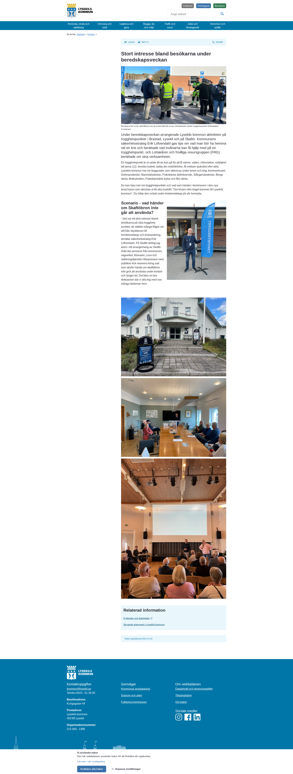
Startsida (81, 34)
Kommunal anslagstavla (135, 688)
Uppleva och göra (126, 25)
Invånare (187, 5)
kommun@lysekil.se (79, 688)
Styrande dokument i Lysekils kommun (144, 624)
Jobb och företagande (192, 25)
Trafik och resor (169, 25)
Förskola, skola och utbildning (78, 25)
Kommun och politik (217, 25)
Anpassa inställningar (128, 769)
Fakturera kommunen (134, 702)
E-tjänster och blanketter (151, 618)
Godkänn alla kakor (91, 769)
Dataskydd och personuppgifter (194, 688)
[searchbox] (196, 14)
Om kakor (181, 702)
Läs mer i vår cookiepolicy (91, 761)
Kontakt (219, 42)
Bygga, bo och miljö (148, 25)
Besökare (220, 6)
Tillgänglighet (183, 695)
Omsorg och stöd (105, 25)
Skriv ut (145, 42)
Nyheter (91, 34)
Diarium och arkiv (131, 695)
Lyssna (131, 42)
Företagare (204, 5)
